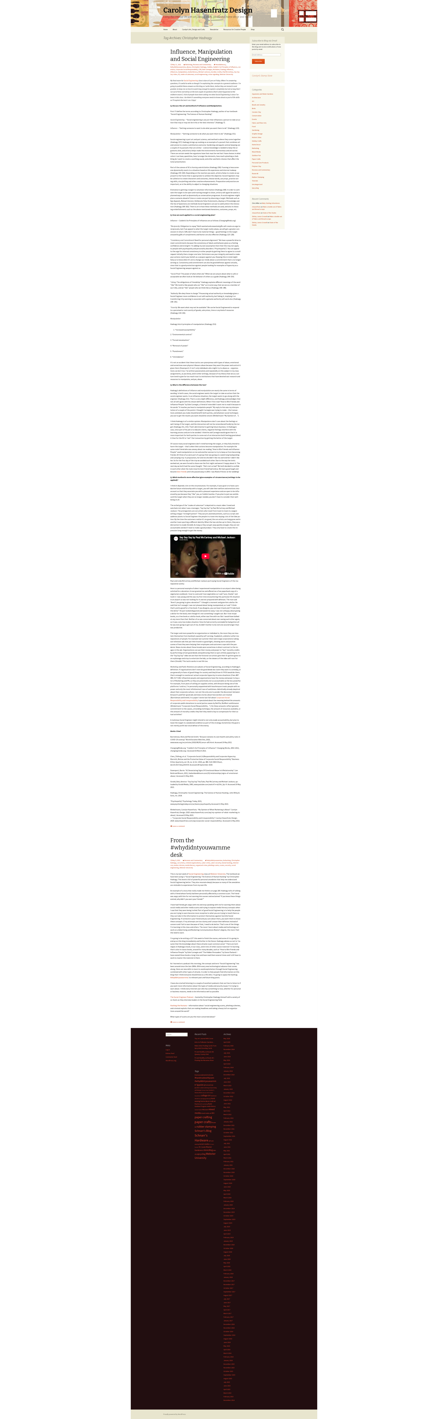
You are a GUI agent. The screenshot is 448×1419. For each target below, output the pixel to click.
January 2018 (228, 1277)
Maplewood (198, 1104)
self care (211, 1141)
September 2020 (229, 1180)
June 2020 (227, 1187)
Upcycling (255, 188)
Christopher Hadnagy (199, 67)
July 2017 (227, 1299)
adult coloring (204, 1088)
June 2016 (227, 1342)
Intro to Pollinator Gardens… (205, 1042)
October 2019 (228, 1216)
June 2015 (227, 1386)
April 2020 (227, 1194)
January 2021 (228, 1165)
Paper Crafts (256, 159)
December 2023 (229, 1075)
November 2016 (229, 1328)
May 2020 (227, 1190)
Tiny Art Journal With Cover (204, 1038)
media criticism (179, 865)
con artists (181, 863)
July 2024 (227, 1053)
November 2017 (229, 1284)
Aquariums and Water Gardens (262, 94)
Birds (254, 108)
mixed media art (206, 1113)
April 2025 (227, 1042)
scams (222, 865)
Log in (168, 1050)
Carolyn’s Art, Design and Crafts (193, 29)
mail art (213, 1101)
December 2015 (229, 1364)
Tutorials (255, 181)
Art (253, 101)
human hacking (227, 863)
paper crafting (203, 1117)
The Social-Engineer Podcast (181, 997)
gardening (207, 1098)
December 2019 (229, 1208)
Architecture (256, 97)
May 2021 (227, 1151)
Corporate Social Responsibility (187, 69)
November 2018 (229, 1245)
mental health (198, 1109)
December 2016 (229, 1324)
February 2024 (228, 1067)
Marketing (188, 64)
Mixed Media (256, 152)
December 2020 (229, 1169)
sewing (197, 1144)
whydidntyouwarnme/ (180, 977)
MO (213, 1113)
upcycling (201, 1154)
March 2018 (227, 1270)
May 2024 (227, 1060)
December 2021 (229, 1125)
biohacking (227, 860)
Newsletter (214, 29)
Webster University (226, 74)
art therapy (198, 1090)
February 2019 (228, 1237)
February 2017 (228, 1317)
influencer (173, 72)
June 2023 (227, 1082)
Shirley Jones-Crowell (259, 216)
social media (204, 1144)
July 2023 (227, 1078)
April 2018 (227, 1266)
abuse (189, 67)
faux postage (201, 1098)
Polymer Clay (256, 166)
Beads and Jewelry (258, 105)
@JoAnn (197, 1088)
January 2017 (228, 1321)
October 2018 (228, 1248)
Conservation (256, 116)
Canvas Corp (205, 1090)
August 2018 (228, 1252)
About (175, 29)
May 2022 (227, 1107)
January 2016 (228, 1360)
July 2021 (227, 1143)
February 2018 (228, 1274)
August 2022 (228, 1100)
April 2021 (227, 1154)
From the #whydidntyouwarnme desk (200, 847)
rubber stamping (206, 1126)
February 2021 (228, 1161)
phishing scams (213, 865)
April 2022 (227, 1111)
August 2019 (228, 1223)
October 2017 (228, 1288)
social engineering (201, 74)
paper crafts (203, 1122)
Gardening (255, 130)
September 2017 (229, 1292)
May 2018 (227, 1263)
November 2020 (229, 1172)
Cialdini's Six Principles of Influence (225, 67)
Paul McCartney (228, 72)
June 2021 (227, 1147)
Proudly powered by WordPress (174, 1414)
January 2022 (228, 1122)
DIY (209, 1095)
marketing (205, 1104)
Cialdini (209, 67)
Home (165, 29)
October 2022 (228, 1096)
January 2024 (228, 1071)
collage (204, 1095)
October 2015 (228, 1371)
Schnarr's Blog (203, 1130)
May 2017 (227, 1306)
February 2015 (228, 1397)
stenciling (208, 1150)
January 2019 (228, 1241)
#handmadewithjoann (204, 1077)
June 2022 (227, 1104)
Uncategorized (257, 184)
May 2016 (227, 1346)
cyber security (216, 863)
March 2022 (227, 1114)
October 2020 (228, 1176)
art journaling (213, 1088)
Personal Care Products (260, 163)
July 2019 (227, 1227)
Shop (253, 29)
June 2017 (227, 1302)
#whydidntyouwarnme (178, 67)
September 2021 (229, 1136)
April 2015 (227, 1389)
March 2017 (227, 1313)
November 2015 (229, 1368)
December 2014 (229, 1400)
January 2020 (228, 1205)
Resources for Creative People (234, 29)
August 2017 (228, 1295)
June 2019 (227, 1230)
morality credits (216, 72)
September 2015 (229, 1375)
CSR (200, 69)
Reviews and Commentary (202, 64)
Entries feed (170, 1053)
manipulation (182, 72)
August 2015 (228, 1378)
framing (223, 69)
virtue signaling (213, 74)
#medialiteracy (220, 64)
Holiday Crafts (257, 141)
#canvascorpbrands (201, 1075)
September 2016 (229, 1335)
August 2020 (228, 1183)
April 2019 (227, 1234)
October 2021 (228, 1132)
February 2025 (228, 1046)
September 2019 (229, 1219)
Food (254, 126)
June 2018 (227, 1259)
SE (179, 74)
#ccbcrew (210, 1075)
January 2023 (228, 1089)
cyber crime (206, 863)
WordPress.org (171, 1060)
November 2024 (229, 1049)
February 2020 (228, 1201)
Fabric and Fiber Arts (259, 123)
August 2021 (228, 1140)
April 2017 (227, 1310)
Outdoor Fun (256, 155)
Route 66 (255, 173)
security (228, 865)
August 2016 (228, 1339)
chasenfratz (256, 207)
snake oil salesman (187, 74)
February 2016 (228, 1357)
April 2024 (227, 1064)
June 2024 (227, 1057)
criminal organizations (193, 863)
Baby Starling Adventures (271, 203)
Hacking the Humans (178, 1005)
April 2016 (227, 1350)
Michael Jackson (204, 72)
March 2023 (227, 1085)
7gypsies (200, 1085)
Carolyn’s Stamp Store (262, 75)
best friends (182, 471)
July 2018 (227, 1255)
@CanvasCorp (208, 1085)
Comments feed (171, 1057)
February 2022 (228, 1118)
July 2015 (227, 1382)
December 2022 (229, 1093)
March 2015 (227, 1393)
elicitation (216, 69)
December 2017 (229, 1281)
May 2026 (227, 1038)
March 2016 (227, 1353)
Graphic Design (257, 134)
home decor (205, 1101)
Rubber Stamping (258, 177)
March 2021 (227, 1158)
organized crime (201, 865)
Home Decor (256, 145)
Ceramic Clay (256, 112)
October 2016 (228, 1331)
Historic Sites (256, 137)
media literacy (193, 72)
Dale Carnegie (207, 69)
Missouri (205, 1110)
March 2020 (227, 1198)
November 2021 (229, 1129)
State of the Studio (269, 213)
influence (230, 69)
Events (254, 119)
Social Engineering (191, 80)
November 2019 (229, 1212)
